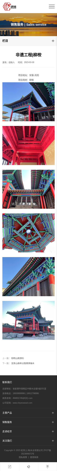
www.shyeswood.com (22, 403)
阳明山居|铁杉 (17, 358)
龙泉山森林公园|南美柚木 (22, 363)
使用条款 (34, 457)
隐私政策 (23, 457)
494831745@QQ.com (22, 398)
